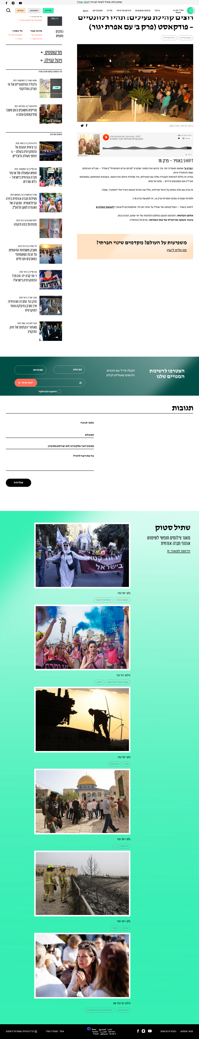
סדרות (48, 10)
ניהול (157, 10)
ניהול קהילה (169, 38)
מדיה (109, 10)
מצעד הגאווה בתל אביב (117, 682)
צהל (126, 764)
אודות (20, 10)
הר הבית (124, 846)
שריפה (125, 928)
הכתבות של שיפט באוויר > (30, 20)
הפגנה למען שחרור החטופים (99, 1010)
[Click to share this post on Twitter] (82, 126)
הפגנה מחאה (122, 600)
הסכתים (34, 10)
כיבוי (115, 928)
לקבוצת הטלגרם (105, 207)
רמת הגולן (114, 764)
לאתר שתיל (83, 2)
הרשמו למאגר (180, 551)
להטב (99, 682)
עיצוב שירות (185, 38)
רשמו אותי (27, 382)
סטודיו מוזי (52, 1031)
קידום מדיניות (124, 10)
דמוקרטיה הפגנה (103, 600)
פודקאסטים (53, 53)
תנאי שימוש (186, 1031)
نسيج (85, 10)
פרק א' (188, 168)
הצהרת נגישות (168, 1031)
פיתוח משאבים (142, 10)
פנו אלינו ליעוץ (177, 250)
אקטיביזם (98, 10)
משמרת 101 (123, 1010)
